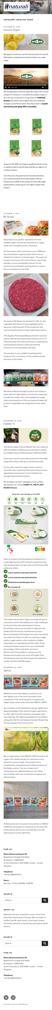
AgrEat (7, 670)
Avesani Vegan (11, 29)
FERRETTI (9, 424)
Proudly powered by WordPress (16, 1004)
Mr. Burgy (8, 216)
